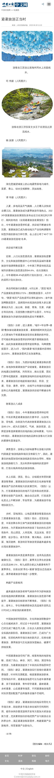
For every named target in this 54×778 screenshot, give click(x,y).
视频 (34, 761)
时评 (20, 756)
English (29, 769)
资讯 (34, 756)
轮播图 (16, 10)
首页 (7, 756)
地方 (47, 761)
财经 (47, 756)
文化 (7, 761)
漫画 (20, 761)
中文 (23, 769)
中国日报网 (5, 10)
